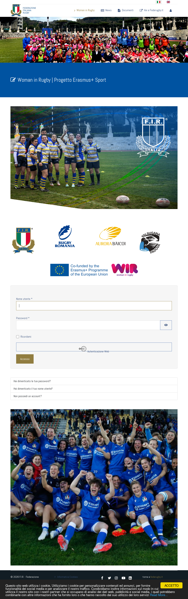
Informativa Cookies (67, 576)
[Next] (170, 487)
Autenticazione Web (98, 350)
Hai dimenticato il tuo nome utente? (33, 389)
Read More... (159, 594)
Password (23, 318)
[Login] (170, 10)
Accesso (25, 359)
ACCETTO (171, 585)
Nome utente (24, 299)
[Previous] (17, 487)
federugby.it (157, 576)
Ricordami (26, 337)
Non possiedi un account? (28, 396)
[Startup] (23, 10)
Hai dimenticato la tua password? (32, 381)
